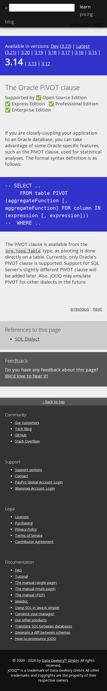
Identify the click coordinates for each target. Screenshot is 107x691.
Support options (28, 469)
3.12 (46, 63)
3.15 (92, 52)
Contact (21, 476)
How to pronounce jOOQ (35, 638)
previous (79, 309)
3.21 (10, 52)
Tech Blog (23, 428)
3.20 (25, 52)
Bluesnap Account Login (35, 488)
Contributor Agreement (34, 541)
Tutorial (21, 576)
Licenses (22, 516)
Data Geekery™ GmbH (60, 660)
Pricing (86, 14)
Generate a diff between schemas (42, 632)
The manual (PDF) (30, 595)
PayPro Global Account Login (39, 482)
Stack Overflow (27, 441)
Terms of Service (29, 535)
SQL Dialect (27, 339)
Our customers (27, 422)
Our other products (31, 620)
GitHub (21, 435)
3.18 (52, 52)
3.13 (32, 63)
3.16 (79, 52)
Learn (85, 7)
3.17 (65, 52)
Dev (55, 46)
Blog (9, 22)
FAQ (18, 570)
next (97, 309)
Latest (83, 46)
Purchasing (24, 523)
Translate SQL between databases (43, 626)
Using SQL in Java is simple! (37, 607)
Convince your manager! (34, 613)
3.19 (39, 52)
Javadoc (21, 601)
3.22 (65, 46)
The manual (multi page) (35, 588)
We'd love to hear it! (26, 376)
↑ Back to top (53, 401)
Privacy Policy (26, 529)
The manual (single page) (36, 582)
